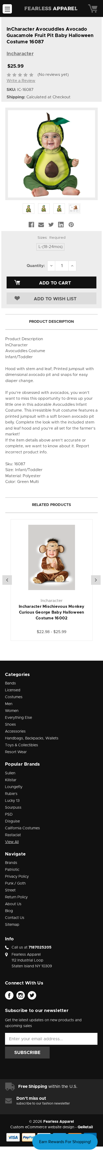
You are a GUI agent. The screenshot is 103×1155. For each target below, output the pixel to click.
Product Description (51, 322)
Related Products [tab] (51, 505)
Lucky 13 (12, 801)
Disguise (12, 821)
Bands (10, 683)
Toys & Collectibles (21, 745)
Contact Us (14, 918)
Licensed (12, 690)
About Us (13, 904)
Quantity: (36, 266)
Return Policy (16, 897)
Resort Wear (16, 752)
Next (96, 580)
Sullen (10, 773)
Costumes (13, 697)
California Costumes (22, 828)
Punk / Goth (15, 883)
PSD (9, 814)
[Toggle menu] (7, 8)
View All (12, 842)
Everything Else (18, 718)
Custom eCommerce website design (42, 1127)
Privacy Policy (17, 876)
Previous (7, 580)
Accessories (15, 731)
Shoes (10, 724)
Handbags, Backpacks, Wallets (31, 738)
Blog (9, 911)
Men (8, 704)
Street (10, 890)
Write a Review (21, 81)
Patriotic (12, 870)
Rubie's (11, 794)
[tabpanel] (52, 580)
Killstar (10, 780)
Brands (11, 863)
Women (11, 711)
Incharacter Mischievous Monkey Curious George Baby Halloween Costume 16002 (52, 612)
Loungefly (13, 787)
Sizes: (51, 237)
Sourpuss (13, 807)
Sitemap (12, 925)
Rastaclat (13, 835)
